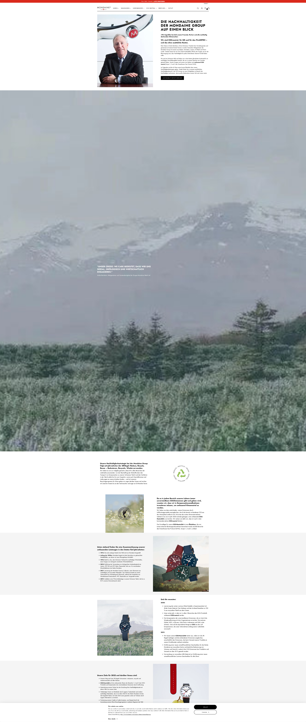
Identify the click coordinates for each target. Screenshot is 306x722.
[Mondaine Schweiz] (104, 8)
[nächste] (177, 1)
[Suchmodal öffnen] (197, 8)
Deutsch (206, 3)
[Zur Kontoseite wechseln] (201, 8)
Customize (204, 712)
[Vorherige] (128, 1)
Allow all (205, 707)
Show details (111, 719)
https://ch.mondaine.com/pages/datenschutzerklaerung (135, 714)
